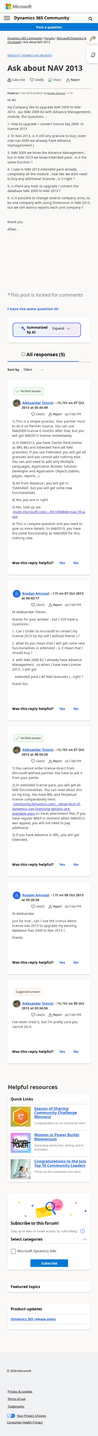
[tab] (43, 356)
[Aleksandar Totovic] (16, 403)
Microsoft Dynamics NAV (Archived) (29, 55)
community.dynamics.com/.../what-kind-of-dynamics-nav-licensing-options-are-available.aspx (46, 809)
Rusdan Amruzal (56, 93)
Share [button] (57, 80)
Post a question (49, 27)
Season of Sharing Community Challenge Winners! (55, 1113)
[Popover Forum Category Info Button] (82, 1231)
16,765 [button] (62, 402)
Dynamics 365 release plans (33, 1319)
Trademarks (16, 1406)
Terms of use (16, 1399)
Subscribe (49, 1263)
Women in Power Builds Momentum (56, 1137)
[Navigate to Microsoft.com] (18, 6)
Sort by (13, 369)
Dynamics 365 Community (41, 18)
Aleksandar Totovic (38, 402)
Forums (49, 38)
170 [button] (71, 93)
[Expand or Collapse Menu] (7, 18)
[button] (90, 18)
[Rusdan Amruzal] (16, 594)
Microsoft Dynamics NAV (36, 1251)
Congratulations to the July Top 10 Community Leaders (60, 1163)
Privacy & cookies (20, 1391)
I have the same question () (33, 308)
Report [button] (75, 80)
